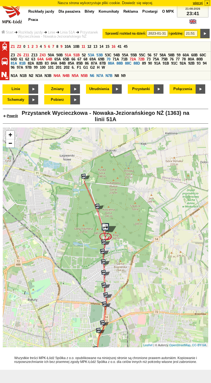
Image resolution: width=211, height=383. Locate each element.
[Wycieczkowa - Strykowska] (107, 296)
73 (149, 59)
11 (83, 47)
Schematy (15, 100)
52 (84, 55)
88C (128, 63)
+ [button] (10, 134)
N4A (57, 76)
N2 (31, 76)
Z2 (19, 47)
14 (101, 47)
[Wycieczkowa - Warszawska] (105, 263)
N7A (99, 76)
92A (183, 63)
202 (67, 67)
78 (184, 59)
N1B (23, 76)
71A (116, 59)
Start (9, 32)
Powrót (12, 116)
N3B (48, 76)
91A (157, 63)
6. (73, 67)
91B (166, 63)
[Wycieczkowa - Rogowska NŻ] (104, 253)
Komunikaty (109, 11)
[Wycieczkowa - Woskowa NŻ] (105, 274)
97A (20, 67)
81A (14, 63)
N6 (92, 76)
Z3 (13, 55)
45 (125, 47)
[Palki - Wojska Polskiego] (104, 324)
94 (205, 63)
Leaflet (147, 345)
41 (119, 47)
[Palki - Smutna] (100, 332)
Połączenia (182, 89)
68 (85, 59)
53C (108, 55)
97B (28, 67)
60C (203, 55)
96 (13, 67)
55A (125, 55)
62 (27, 59)
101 (51, 67)
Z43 (43, 55)
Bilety (89, 11)
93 (199, 63)
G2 (92, 67)
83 (47, 63)
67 (79, 59)
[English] (192, 22)
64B (49, 59)
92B (191, 63)
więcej (198, 3)
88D (137, 63)
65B (66, 59)
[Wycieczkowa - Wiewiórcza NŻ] (105, 243)
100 (43, 67)
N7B (109, 76)
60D (14, 59)
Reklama (130, 11)
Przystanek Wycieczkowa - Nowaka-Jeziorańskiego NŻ (58, 34)
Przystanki (141, 89)
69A (93, 59)
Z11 (26, 55)
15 (107, 47)
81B (22, 63)
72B (141, 59)
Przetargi (150, 11)
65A (57, 59)
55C (142, 55)
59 (179, 55)
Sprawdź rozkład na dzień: (125, 33)
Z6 (19, 55)
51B (76, 55)
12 (89, 47)
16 (113, 47)
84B (62, 63)
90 (150, 63)
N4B (66, 76)
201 (59, 67)
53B (99, 55)
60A (186, 55)
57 (155, 55)
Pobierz (57, 100)
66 (73, 59)
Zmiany (57, 89)
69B (101, 59)
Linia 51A (67, 32)
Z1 (13, 47)
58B (171, 55)
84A (54, 63)
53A (91, 55)
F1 (79, 67)
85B (79, 63)
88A (111, 63)
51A (68, 55)
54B (116, 55)
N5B (84, 76)
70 (108, 59)
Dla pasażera (69, 11)
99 (36, 67)
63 (33, 59)
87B (102, 63)
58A (163, 55)
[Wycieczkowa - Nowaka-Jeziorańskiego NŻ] (107, 232)
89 (144, 63)
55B (134, 55)
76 (172, 59)
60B (194, 55)
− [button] (10, 143)
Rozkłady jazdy (30, 32)
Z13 (34, 55)
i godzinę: (176, 33)
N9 (123, 76)
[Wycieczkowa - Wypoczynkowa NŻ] (105, 286)
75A (156, 59)
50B (59, 55)
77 (178, 59)
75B (164, 59)
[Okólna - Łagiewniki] (85, 178)
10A (68, 47)
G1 (85, 67)
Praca (33, 20)
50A (51, 55)
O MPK (168, 11)
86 (87, 63)
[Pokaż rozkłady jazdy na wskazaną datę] (205, 33)
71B (124, 59)
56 (149, 55)
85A (71, 63)
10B (76, 47)
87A (94, 63)
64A (40, 59)
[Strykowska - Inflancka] (106, 305)
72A (133, 59)
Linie (51, 32)
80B (199, 59)
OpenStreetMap (179, 345)
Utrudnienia (99, 89)
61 (21, 59)
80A (191, 59)
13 (95, 47)
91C (174, 63)
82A (31, 63)
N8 (117, 76)
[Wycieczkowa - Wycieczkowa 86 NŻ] (99, 208)
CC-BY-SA (199, 345)
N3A (38, 76)
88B (119, 63)
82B (39, 63)
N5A (75, 76)
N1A (14, 76)
